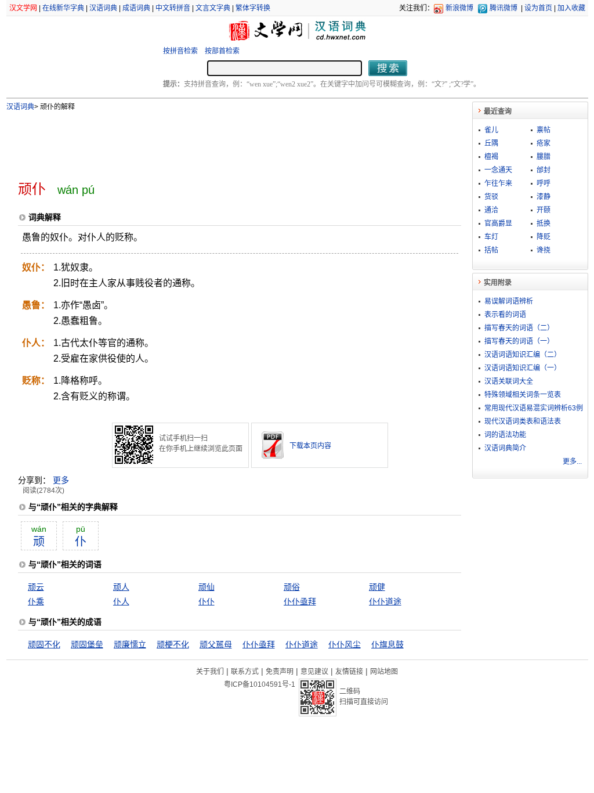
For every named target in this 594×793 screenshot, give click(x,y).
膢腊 (543, 157)
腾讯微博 (503, 8)
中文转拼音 (172, 8)
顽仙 (206, 587)
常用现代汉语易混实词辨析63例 (533, 408)
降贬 (543, 237)
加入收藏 (571, 8)
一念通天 (498, 170)
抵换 (543, 223)
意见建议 (314, 672)
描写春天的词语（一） (519, 341)
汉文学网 (23, 8)
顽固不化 (44, 644)
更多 (61, 480)
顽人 (121, 587)
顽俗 (292, 587)
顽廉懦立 (130, 644)
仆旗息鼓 (387, 644)
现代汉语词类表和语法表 (522, 421)
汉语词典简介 (505, 448)
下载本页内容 (310, 446)
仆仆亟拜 (300, 601)
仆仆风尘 (344, 644)
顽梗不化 (173, 644)
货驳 (491, 197)
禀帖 (543, 130)
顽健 (377, 587)
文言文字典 (212, 8)
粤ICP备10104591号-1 (259, 684)
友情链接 (349, 672)
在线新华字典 (63, 8)
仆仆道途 (385, 601)
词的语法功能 (505, 435)
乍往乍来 (498, 183)
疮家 (543, 143)
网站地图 (384, 672)
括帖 (491, 250)
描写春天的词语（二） (519, 328)
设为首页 (538, 8)
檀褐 (491, 157)
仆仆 (206, 601)
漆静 (543, 197)
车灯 (491, 237)
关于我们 (210, 672)
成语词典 (136, 8)
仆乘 (36, 601)
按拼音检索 (180, 51)
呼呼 (543, 183)
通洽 (491, 210)
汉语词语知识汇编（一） (522, 368)
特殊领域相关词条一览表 (522, 395)
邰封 (543, 170)
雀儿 (491, 130)
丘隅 (491, 143)
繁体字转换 (253, 8)
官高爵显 (498, 223)
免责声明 (280, 672)
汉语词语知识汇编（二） (522, 355)
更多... (572, 461)
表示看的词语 (505, 315)
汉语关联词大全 (508, 381)
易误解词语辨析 (508, 301)
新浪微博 (459, 8)
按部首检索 (222, 51)
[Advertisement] (220, 141)
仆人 (121, 601)
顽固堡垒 (87, 644)
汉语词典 (103, 8)
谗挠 (543, 250)
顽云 (36, 587)
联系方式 (245, 672)
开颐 (543, 210)
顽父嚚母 (216, 644)
